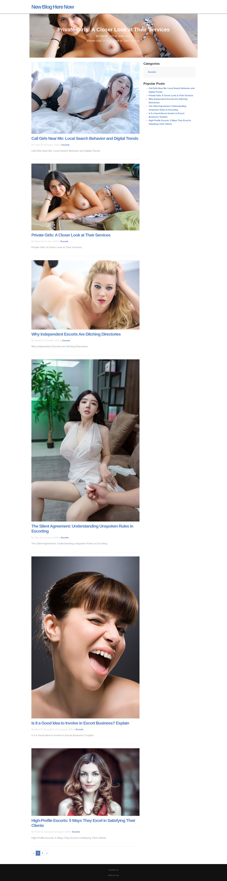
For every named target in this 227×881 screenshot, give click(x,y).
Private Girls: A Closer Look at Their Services (70, 235)
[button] (31, 36)
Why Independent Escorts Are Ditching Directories (113, 29)
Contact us (113, 870)
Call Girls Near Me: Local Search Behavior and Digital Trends (84, 138)
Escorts (65, 145)
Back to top (113, 875)
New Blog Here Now (52, 7)
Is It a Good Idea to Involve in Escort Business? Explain (80, 723)
